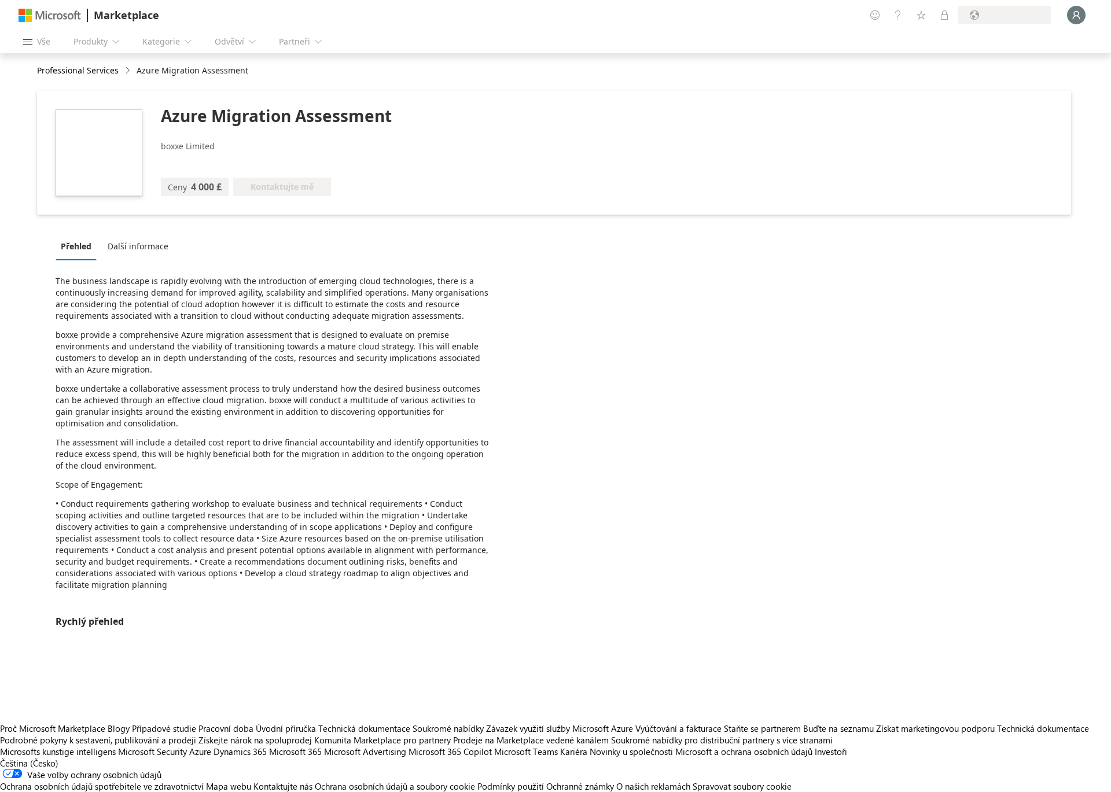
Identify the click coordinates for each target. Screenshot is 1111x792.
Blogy (119, 728)
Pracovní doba (225, 728)
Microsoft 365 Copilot (450, 751)
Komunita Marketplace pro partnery (382, 740)
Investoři (831, 751)
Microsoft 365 (295, 751)
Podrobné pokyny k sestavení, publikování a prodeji (98, 740)
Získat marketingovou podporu (935, 728)
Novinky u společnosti (631, 751)
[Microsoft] (50, 15)
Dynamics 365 (240, 751)
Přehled (76, 246)
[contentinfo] (128, 71)
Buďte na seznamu (838, 728)
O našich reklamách (653, 786)
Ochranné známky (580, 786)
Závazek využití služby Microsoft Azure (560, 728)
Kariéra (573, 751)
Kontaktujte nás (282, 786)
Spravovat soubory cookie (742, 786)
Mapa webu (228, 786)
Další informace (138, 246)
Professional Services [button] (78, 70)
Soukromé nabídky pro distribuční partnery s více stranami (722, 740)
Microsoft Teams (526, 751)
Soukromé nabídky (448, 728)
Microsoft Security (152, 751)
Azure (200, 751)
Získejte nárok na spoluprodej (255, 740)
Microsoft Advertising (365, 751)
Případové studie (164, 728)
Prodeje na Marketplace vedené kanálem (531, 740)
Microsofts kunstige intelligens (58, 751)
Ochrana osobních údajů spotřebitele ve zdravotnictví (102, 786)
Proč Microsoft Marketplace (52, 728)
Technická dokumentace (364, 728)
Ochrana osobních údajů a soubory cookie (395, 786)
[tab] (79, 246)
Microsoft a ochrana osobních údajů (743, 751)
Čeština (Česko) (29, 763)
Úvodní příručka (286, 728)
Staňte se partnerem (762, 728)
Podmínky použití (510, 786)
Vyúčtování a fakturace (678, 728)
